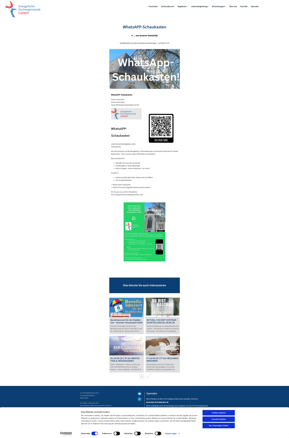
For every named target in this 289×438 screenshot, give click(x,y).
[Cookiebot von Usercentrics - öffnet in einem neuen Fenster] (66, 433)
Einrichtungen (218, 6)
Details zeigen (171, 433)
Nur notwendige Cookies (218, 425)
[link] (182, 6)
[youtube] (139, 393)
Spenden (255, 6)
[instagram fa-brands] (139, 399)
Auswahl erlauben (219, 419)
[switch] (117, 433)
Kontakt (243, 6)
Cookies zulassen (219, 413)
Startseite (153, 6)
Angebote (181, 6)
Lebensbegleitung (199, 6)
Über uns (233, 6)
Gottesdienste (167, 6)
